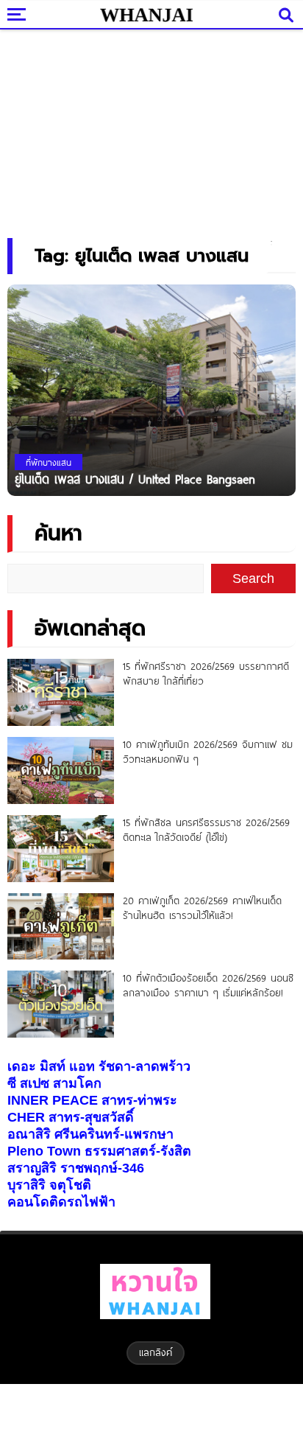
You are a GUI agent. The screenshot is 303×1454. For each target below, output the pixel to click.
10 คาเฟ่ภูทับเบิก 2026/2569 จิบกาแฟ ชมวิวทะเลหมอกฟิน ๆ (208, 751)
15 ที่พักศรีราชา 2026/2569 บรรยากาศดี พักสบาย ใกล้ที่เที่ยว (206, 673)
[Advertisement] (151, 129)
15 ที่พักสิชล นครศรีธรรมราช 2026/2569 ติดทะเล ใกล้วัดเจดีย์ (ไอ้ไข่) (206, 830)
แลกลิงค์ (155, 1352)
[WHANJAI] (146, 14)
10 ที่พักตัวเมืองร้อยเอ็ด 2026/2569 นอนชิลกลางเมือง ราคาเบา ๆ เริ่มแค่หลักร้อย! (208, 985)
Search (253, 578)
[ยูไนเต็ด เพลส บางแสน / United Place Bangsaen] (151, 389)
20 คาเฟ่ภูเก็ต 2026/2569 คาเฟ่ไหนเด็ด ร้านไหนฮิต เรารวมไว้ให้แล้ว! (202, 908)
